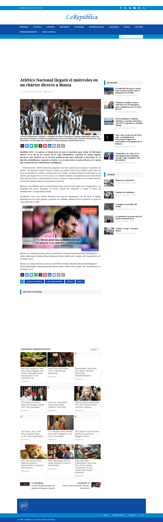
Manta (80, 281)
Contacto (132, 515)
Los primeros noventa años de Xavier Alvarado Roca (128, 217)
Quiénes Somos (118, 515)
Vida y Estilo (49, 32)
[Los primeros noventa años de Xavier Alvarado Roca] (109, 219)
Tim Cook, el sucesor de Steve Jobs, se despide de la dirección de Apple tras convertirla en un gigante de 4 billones (128, 139)
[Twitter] (125, 8)
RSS (142, 515)
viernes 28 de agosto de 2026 (126, 183)
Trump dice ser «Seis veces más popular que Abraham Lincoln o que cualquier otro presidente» (127, 156)
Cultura (139, 27)
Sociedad (114, 27)
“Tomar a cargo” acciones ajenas (126, 229)
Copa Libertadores (55, 281)
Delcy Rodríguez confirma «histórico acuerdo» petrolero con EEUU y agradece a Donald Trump (128, 122)
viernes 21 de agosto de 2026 (126, 233)
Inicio (105, 515)
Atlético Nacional (34, 281)
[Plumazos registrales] (109, 182)
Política (37, 27)
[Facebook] (120, 8)
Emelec (70, 281)
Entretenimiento (28, 32)
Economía (79, 27)
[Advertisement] (81, 56)
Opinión (51, 27)
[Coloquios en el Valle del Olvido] (109, 206)
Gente (127, 27)
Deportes (64, 27)
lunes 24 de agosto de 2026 (125, 221)
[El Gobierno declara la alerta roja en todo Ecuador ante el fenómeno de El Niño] (109, 91)
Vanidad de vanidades (124, 192)
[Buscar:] (131, 36)
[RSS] (144, 8)
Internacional (96, 27)
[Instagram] (139, 8)
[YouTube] (134, 8)
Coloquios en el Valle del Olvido (126, 205)
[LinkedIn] (130, 8)
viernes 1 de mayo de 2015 (32, 92)
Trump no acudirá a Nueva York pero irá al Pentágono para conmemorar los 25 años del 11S (128, 105)
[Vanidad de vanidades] (109, 194)
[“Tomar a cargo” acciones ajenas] (109, 231)
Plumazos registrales (124, 180)
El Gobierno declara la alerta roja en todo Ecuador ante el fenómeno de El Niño (128, 90)
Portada (23, 27)
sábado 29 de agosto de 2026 (126, 95)
